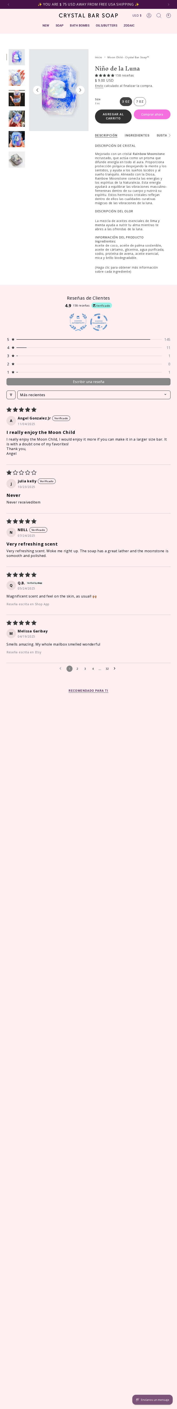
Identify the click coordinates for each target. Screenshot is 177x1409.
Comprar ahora (152, 114)
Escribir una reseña (88, 381)
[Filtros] (11, 395)
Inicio (98, 57)
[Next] (169, 4)
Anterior (37, 90)
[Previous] (8, 4)
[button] (105, 75)
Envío (99, 86)
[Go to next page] (115, 669)
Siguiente (80, 90)
